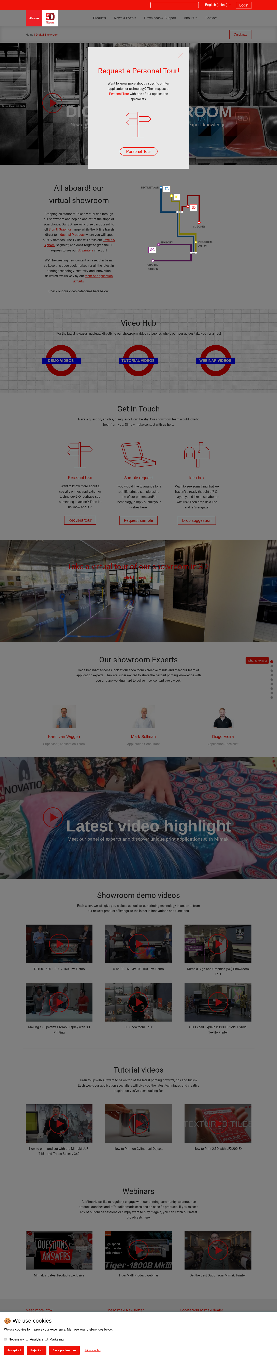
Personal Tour (119, 94)
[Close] (181, 55)
